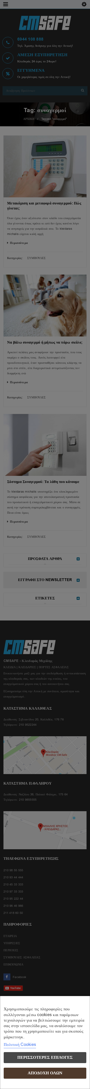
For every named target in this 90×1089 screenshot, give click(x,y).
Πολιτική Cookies (20, 1044)
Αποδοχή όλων (45, 1073)
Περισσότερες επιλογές (45, 1057)
